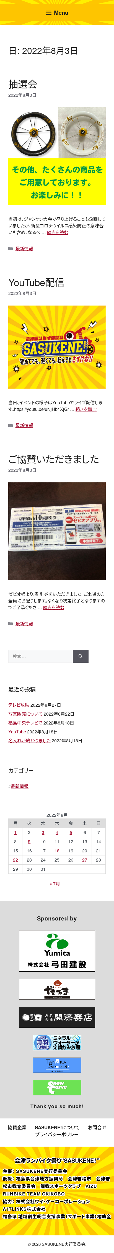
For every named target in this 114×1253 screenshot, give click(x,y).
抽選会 (22, 84)
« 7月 (55, 883)
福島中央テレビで (25, 722)
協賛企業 (17, 1127)
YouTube (17, 731)
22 (15, 860)
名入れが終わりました (29, 740)
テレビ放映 (18, 705)
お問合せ (97, 1127)
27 (84, 860)
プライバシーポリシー (57, 1134)
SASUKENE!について (57, 1127)
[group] (57, 951)
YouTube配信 (36, 282)
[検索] (81, 656)
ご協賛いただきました (53, 459)
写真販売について (25, 714)
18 (57, 850)
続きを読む (57, 232)
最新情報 (24, 248)
